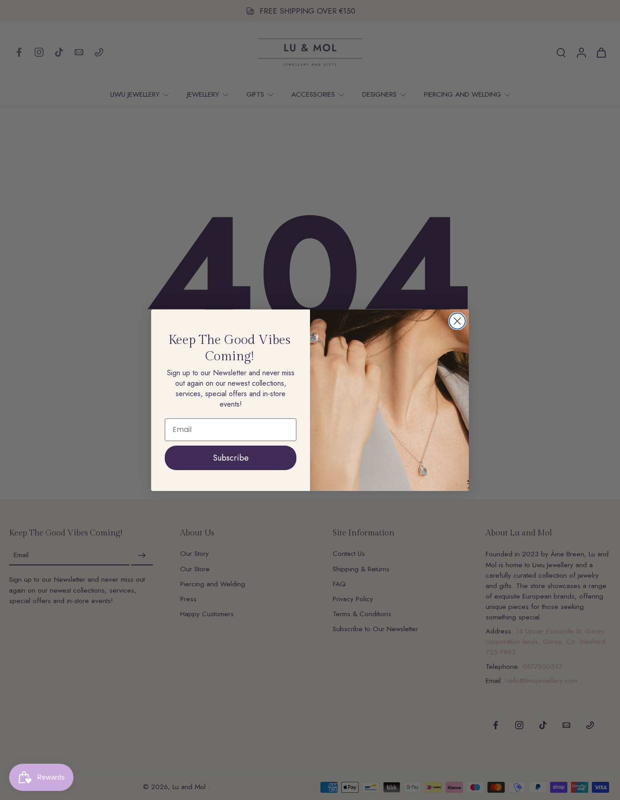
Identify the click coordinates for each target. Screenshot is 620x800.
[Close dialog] (457, 321)
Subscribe (231, 458)
